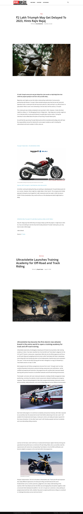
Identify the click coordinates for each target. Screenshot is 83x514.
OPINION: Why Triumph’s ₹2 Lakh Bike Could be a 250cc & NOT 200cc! (35, 219)
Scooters (39, 2)
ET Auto (23, 234)
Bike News (33, 2)
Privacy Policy (56, 512)
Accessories (46, 2)
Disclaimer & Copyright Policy (64, 512)
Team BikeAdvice (39, 23)
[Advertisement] (41, 9)
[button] (68, 2)
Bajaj (41, 13)
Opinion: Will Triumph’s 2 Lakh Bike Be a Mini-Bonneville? (32, 185)
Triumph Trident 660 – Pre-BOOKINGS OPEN (28, 146)
